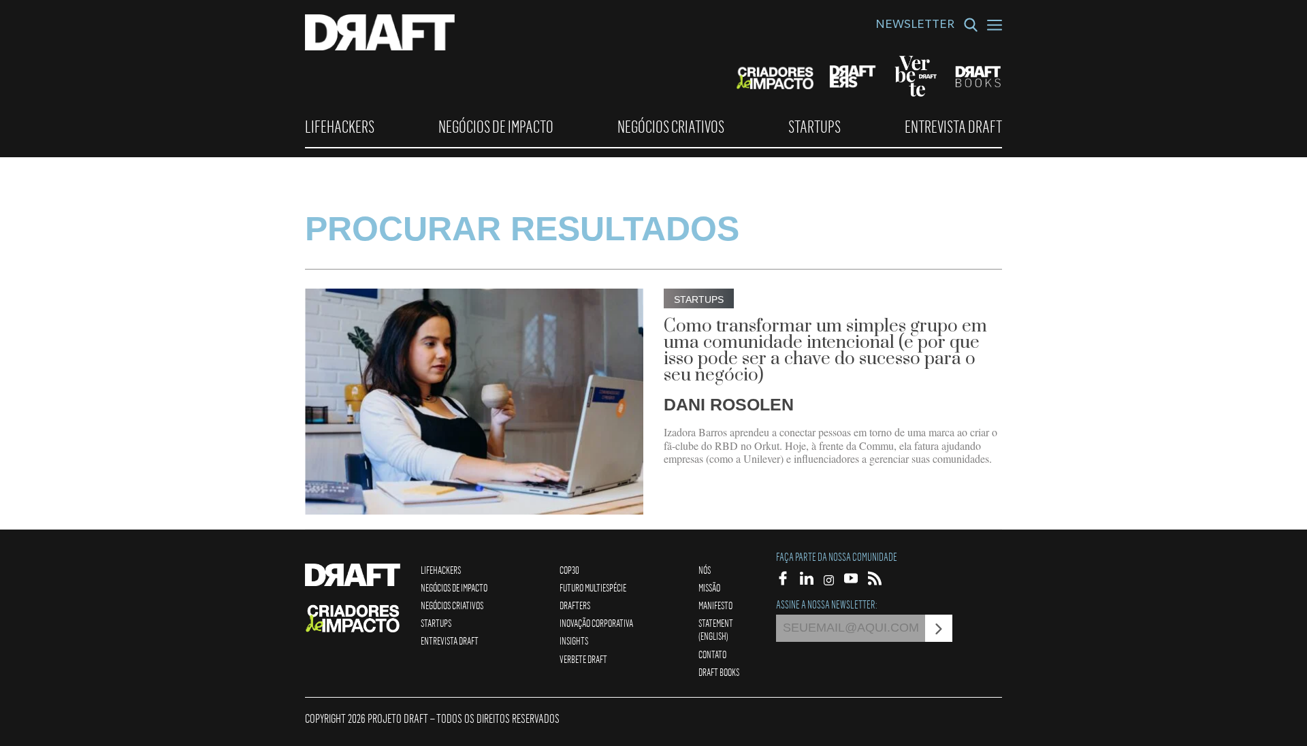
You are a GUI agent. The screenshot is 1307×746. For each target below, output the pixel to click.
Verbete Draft (583, 659)
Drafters (575, 605)
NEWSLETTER (914, 26)
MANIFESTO (715, 605)
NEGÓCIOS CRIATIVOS (670, 126)
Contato (712, 654)
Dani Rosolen (729, 404)
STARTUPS (814, 126)
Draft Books (718, 672)
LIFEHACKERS (339, 126)
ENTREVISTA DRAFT (953, 126)
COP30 (569, 570)
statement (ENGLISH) (715, 629)
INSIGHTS (574, 640)
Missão (709, 587)
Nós (704, 570)
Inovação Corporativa (596, 623)
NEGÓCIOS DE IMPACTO (495, 126)
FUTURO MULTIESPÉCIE (593, 587)
